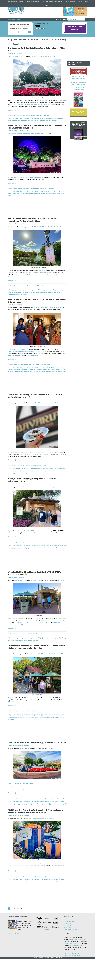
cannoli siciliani (31, 881)
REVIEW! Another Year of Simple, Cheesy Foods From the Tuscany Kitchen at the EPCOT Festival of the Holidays (35, 811)
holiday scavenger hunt (39, 804)
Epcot (28, 115)
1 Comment (23, 400)
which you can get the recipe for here (40, 104)
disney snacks (11, 547)
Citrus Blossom (17, 638)
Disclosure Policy (67, 923)
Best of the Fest (40, 290)
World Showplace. (62, 100)
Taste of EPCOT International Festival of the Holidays (47, 307)
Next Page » (20, 908)
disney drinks (47, 545)
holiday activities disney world (24, 804)
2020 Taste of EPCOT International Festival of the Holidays (35, 470)
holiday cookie (56, 118)
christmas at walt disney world (32, 716)
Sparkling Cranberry (32, 640)
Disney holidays (24, 369)
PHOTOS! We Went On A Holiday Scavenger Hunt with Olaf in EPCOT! (37, 742)
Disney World (18, 547)
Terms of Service (67, 927)
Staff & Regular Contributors (70, 921)
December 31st (41, 270)
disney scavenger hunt (45, 801)
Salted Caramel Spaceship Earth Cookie (20, 104)
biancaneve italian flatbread (19, 881)
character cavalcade (45, 367)
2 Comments (20, 53)
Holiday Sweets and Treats (50, 472)
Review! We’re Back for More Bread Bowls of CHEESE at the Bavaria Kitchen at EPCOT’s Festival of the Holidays (36, 646)
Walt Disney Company (76, 939)
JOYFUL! (31, 371)
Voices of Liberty (62, 371)
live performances (33, 355)
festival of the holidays (46, 118)
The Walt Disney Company (70, 943)
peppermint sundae (23, 473)
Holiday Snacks (25, 120)
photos (64, 804)
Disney (41, 545)
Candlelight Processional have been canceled (20, 351)
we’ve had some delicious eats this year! (44, 56)
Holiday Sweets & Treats (37, 472)
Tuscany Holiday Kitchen (19, 883)
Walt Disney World (44, 115)
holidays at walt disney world (47, 717)
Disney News (17, 115)
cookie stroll (16, 369)
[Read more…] (12, 110)
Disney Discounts (18, 188)
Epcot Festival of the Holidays (52, 638)
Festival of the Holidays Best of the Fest (43, 292)
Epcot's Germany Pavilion (14, 717)
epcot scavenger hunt (36, 803)
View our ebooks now (13, 933)
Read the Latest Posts (14, 19)
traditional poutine (17, 548)
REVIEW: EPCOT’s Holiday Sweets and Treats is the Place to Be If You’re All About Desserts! (35, 395)
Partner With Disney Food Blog (71, 929)
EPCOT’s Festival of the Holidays (16, 56)
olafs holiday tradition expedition (42, 371)
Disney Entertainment (19, 364)
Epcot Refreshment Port (32, 547)
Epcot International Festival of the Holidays (43, 369)
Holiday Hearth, (44, 100)
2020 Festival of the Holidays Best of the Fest (51, 289)
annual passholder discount (30, 193)
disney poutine (62, 545)
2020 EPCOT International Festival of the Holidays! (40, 818)
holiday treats (32, 120)
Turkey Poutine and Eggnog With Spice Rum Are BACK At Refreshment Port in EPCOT (31, 480)
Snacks (37, 115)
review (25, 640)
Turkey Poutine (26, 548)
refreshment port (43, 547)
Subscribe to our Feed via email (71, 955)
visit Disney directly (75, 945)
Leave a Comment (23, 130)
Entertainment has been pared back (17, 349)
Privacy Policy (67, 925)
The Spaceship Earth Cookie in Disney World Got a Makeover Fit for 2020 (36, 49)
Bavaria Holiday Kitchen (18, 716)
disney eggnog (54, 545)
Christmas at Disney (56, 367)
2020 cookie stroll (18, 468)
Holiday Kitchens (16, 120)
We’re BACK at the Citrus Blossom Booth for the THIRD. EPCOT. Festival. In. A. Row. (34, 573)
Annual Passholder (17, 193)
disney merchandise (30, 798)
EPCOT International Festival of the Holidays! (20, 783)
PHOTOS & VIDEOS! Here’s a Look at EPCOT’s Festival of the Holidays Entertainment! (37, 300)
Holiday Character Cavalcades (16, 355)
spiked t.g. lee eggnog (54, 547)
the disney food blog (13, 5)
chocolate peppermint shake (57, 470)
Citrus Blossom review (27, 638)
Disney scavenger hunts (58, 801)
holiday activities (12, 804)
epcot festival (51, 290)
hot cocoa (60, 472)
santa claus (54, 371)
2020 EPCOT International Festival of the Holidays (26, 118)
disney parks (23, 115)
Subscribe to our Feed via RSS (71, 953)
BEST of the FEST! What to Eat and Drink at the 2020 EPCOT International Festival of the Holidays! (33, 219)
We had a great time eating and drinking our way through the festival (26, 177)
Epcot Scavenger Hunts (48, 803)
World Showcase (12, 719)
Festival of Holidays (60, 369)
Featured (33, 115)
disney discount (41, 193)
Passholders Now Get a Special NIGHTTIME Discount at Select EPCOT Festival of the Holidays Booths (37, 126)
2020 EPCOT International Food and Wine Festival (30, 623)
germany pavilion (25, 717)
